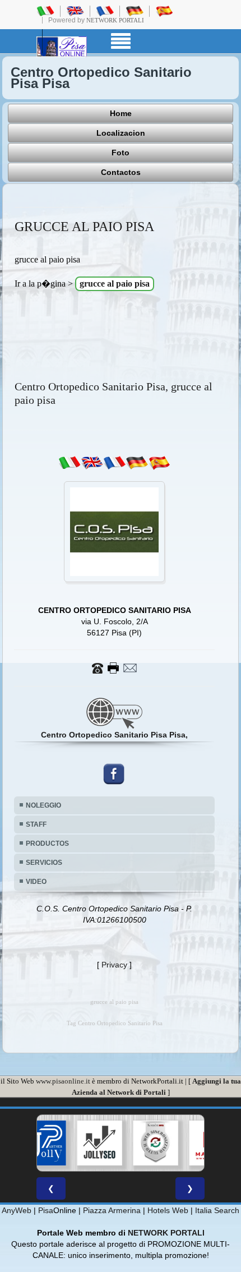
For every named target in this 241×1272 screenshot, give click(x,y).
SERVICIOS (44, 863)
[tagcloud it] (69, 463)
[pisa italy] (75, 10)
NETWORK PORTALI (166, 1232)
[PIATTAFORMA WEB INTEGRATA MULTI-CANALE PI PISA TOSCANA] (132, 1143)
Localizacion (120, 132)
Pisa (45, 1210)
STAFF (36, 824)
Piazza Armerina (112, 1210)
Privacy (114, 964)
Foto (120, 152)
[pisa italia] (45, 10)
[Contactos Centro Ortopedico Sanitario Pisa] (114, 667)
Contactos (121, 172)
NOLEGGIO (43, 805)
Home (121, 113)
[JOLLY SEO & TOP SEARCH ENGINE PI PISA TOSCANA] (76, 1143)
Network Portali (115, 20)
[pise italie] (105, 10)
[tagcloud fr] (114, 463)
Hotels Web (167, 1210)
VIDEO (36, 882)
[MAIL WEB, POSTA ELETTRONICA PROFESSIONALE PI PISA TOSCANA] (188, 1143)
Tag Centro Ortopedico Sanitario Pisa (115, 1023)
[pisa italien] (134, 10)
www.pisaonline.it (63, 1081)
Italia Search (217, 1210)
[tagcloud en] (92, 463)
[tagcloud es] (159, 463)
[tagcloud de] (137, 463)
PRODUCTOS (47, 843)
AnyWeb (16, 1210)
